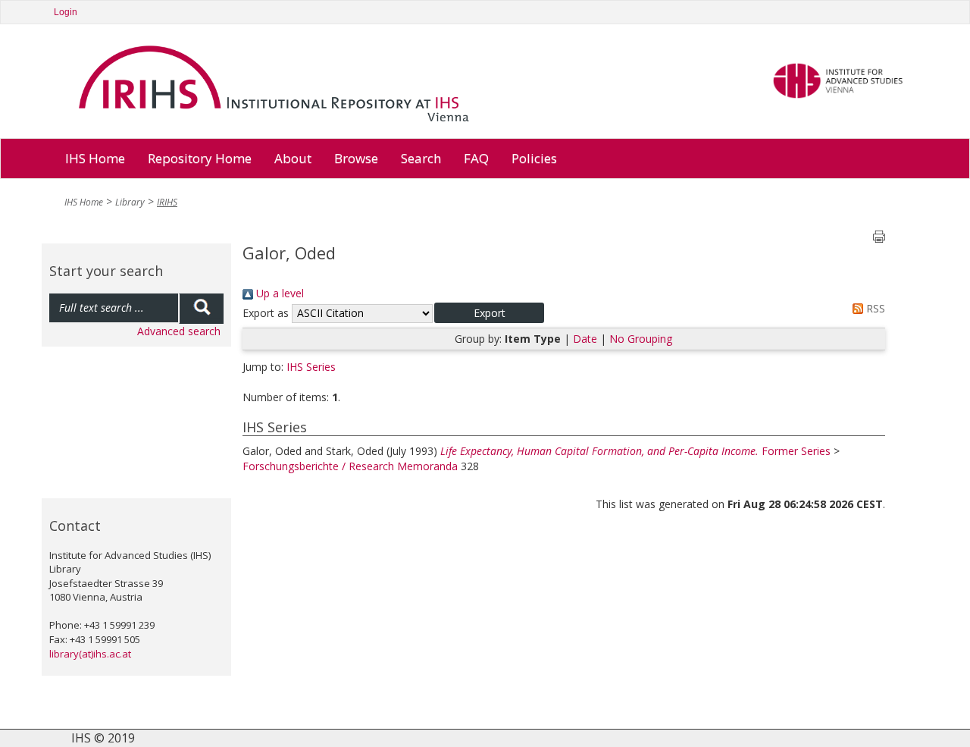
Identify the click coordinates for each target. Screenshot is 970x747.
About (292, 158)
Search (421, 158)
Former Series (796, 451)
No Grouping (640, 338)
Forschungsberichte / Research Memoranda (350, 466)
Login (65, 12)
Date (585, 338)
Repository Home (200, 158)
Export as (265, 313)
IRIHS (167, 202)
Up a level (278, 293)
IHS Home (95, 158)
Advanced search (179, 331)
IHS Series (311, 366)
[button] (489, 313)
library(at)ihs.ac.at (90, 654)
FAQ (476, 158)
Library (130, 202)
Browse (356, 158)
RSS (874, 308)
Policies (534, 158)
